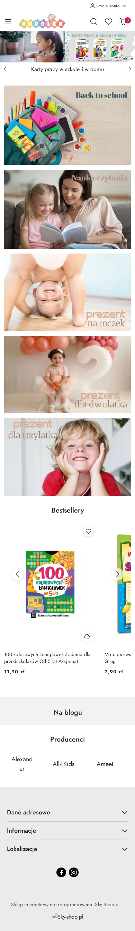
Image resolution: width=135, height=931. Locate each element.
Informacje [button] (21, 830)
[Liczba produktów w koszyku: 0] (123, 21)
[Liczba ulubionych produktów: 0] (108, 21)
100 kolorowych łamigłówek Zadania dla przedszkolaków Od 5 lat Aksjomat (47, 658)
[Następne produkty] (117, 574)
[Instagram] (74, 872)
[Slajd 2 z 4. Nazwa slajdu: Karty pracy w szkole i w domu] (67, 46)
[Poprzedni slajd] (5, 69)
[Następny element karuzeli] (126, 764)
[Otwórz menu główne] (8, 21)
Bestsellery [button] (68, 510)
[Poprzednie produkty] (17, 574)
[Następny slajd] (130, 69)
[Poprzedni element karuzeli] (8, 764)
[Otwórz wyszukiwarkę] (94, 21)
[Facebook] (61, 872)
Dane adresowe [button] (28, 812)
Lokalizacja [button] (22, 848)
